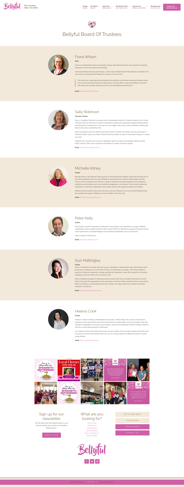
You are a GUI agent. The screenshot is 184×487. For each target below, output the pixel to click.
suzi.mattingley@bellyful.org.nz (90, 290)
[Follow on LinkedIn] (92, 461)
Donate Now (132, 426)
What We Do (92, 425)
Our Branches (92, 428)
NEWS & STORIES (139, 7)
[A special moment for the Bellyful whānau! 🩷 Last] (138, 370)
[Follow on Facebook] (86, 461)
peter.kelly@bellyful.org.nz (89, 239)
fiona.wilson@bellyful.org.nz (89, 91)
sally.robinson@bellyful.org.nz (90, 147)
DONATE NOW (172, 7)
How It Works (92, 423)
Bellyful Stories (92, 436)
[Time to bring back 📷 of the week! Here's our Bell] (115, 393)
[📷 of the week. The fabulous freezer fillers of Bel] (92, 393)
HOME (85, 7)
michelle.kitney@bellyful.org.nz (90, 197)
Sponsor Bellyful (92, 430)
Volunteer (132, 420)
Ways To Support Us (92, 433)
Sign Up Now (52, 435)
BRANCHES (107, 7)
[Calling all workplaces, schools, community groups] (69, 393)
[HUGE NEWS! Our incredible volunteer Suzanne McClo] (69, 370)
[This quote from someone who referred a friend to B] (115, 370)
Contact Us (132, 433)
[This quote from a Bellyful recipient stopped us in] (138, 393)
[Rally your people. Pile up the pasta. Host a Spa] (45, 393)
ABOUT (94, 7)
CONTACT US (155, 7)
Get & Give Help (132, 414)
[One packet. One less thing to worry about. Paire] (92, 370)
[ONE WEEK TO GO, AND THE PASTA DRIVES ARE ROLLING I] (45, 370)
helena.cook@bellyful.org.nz (89, 340)
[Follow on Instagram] (97, 461)
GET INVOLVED (122, 7)
